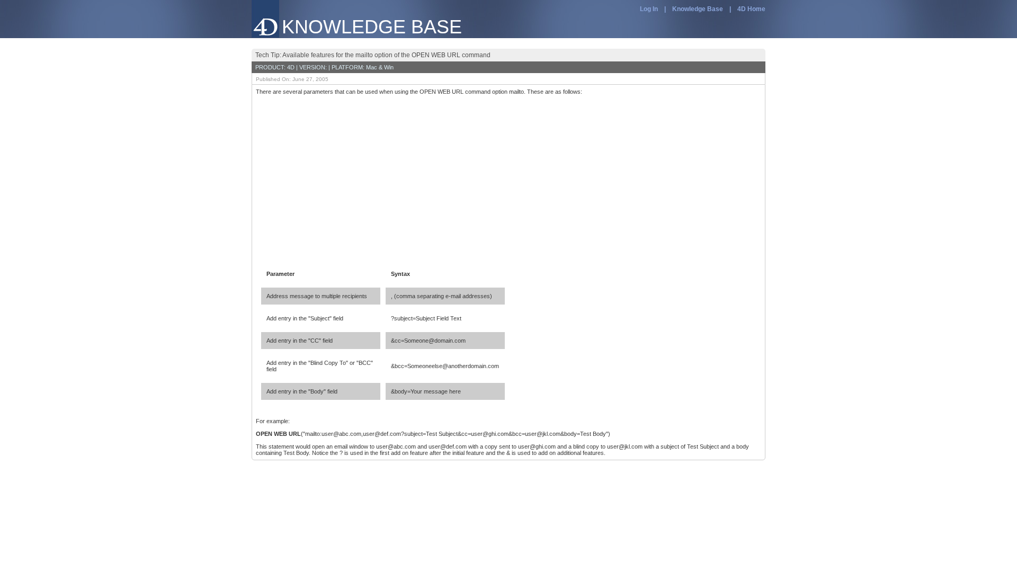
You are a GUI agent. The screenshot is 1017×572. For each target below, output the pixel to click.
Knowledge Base (697, 9)
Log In (649, 9)
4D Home (751, 9)
